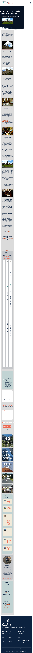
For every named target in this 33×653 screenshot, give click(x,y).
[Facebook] (5, 578)
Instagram (11, 238)
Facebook (4, 238)
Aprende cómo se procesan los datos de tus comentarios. (8, 432)
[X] (7, 578)
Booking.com (7, 250)
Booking (9, 596)
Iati (11, 598)
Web (14, 422)
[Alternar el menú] (30, 3)
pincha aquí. (9, 231)
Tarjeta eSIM (6, 607)
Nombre (3, 422)
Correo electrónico (9, 422)
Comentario (4, 410)
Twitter (7, 238)
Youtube (4, 239)
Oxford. (7, 124)
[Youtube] (8, 578)
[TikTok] (10, 578)
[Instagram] (3, 578)
